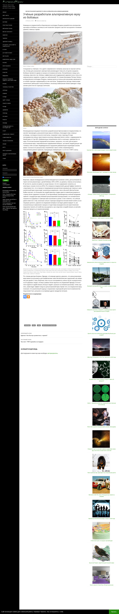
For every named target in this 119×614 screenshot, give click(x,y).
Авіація (4, 12)
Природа (5, 113)
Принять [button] (114, 611)
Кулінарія (50, 11)
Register (5, 183)
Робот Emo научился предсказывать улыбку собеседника (101, 426)
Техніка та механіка (8, 140)
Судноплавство (7, 137)
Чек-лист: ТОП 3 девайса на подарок (32, 340)
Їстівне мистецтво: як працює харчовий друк (101, 540)
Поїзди (4, 106)
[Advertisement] (52, 311)
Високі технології (31, 11)
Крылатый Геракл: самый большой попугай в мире (101, 563)
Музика (4, 83)
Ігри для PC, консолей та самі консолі (9, 45)
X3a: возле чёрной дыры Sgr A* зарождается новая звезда (101, 172)
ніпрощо (5, 90)
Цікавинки (65, 11)
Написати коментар (41, 20)
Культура (5, 72)
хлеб (39, 325)
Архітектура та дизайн (8, 18)
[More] (28, 296)
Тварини (5, 38)
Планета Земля (7, 103)
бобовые (27, 325)
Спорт (4, 130)
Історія (5, 49)
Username (5, 168)
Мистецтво (6, 56)
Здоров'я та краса (41, 11)
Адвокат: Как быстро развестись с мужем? (34, 334)
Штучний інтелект (7, 52)
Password (5, 173)
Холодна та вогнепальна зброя (9, 154)
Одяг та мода (6, 100)
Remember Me (7, 177)
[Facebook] (24, 296)
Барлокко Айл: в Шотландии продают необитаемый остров (101, 150)
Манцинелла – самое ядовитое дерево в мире (101, 218)
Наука (55, 11)
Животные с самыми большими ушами (101, 240)
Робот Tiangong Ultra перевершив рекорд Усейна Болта (9, 196)
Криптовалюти (7, 65)
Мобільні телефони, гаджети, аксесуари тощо (9, 79)
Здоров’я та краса (7, 41)
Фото (4, 147)
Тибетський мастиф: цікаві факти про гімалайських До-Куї (101, 472)
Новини (59, 11)
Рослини (5, 116)
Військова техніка (7, 28)
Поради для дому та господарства (8, 127)
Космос (5, 62)
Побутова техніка (7, 25)
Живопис (5, 35)
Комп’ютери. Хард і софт (9, 59)
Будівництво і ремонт (8, 134)
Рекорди (5, 122)
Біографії (5, 21)
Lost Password (6, 184)
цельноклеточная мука (49, 325)
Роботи (5, 119)
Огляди (4, 96)
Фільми (4, 143)
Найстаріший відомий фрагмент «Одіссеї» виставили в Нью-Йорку (10, 208)
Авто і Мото (6, 15)
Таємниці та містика (8, 86)
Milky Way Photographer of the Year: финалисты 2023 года (101, 357)
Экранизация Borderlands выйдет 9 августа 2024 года (101, 518)
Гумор (4, 158)
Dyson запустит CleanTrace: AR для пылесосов (101, 585)
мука (33, 325)
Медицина (5, 75)
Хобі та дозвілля (7, 150)
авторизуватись (53, 353)
